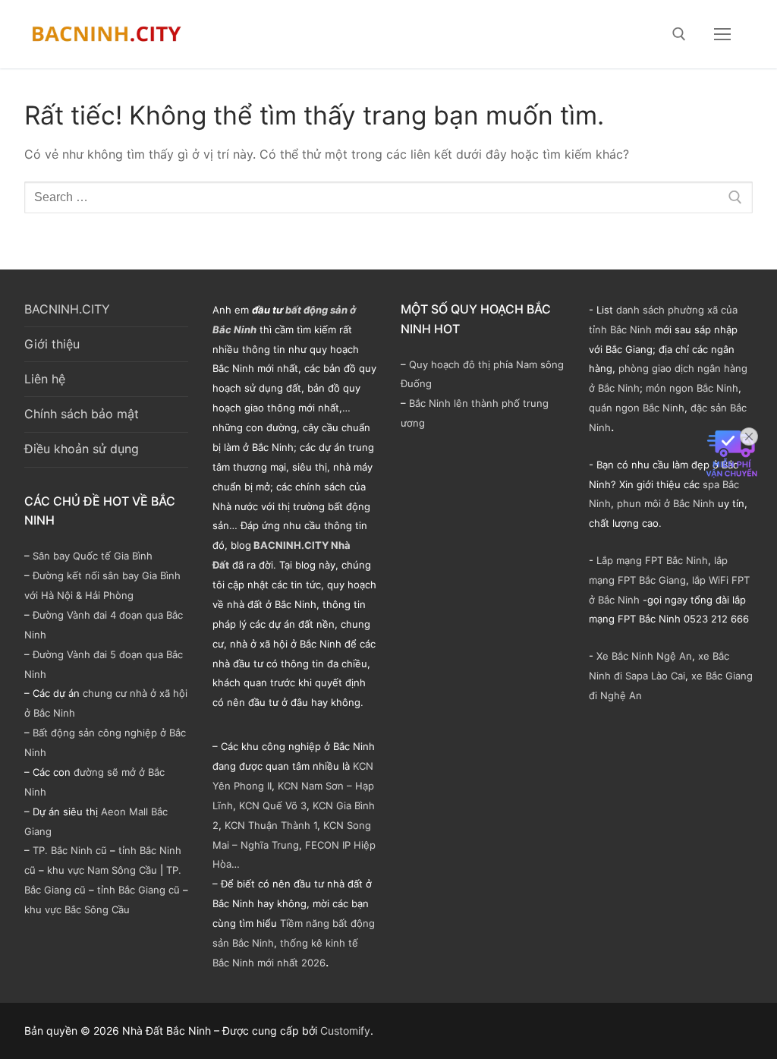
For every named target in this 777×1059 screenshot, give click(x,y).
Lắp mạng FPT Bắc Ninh (652, 560)
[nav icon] (722, 34)
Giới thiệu (52, 343)
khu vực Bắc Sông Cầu (77, 909)
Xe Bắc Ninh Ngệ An (644, 656)
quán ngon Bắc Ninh (636, 408)
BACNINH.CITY (67, 309)
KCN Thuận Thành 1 (271, 825)
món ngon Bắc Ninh (692, 388)
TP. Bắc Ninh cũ (70, 850)
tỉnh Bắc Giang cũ (138, 890)
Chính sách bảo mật (81, 413)
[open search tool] (679, 34)
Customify (345, 1030)
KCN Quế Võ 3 (273, 805)
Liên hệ (44, 378)
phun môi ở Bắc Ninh (666, 503)
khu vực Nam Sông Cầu (102, 870)
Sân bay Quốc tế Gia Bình (93, 556)
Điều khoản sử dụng (81, 448)
